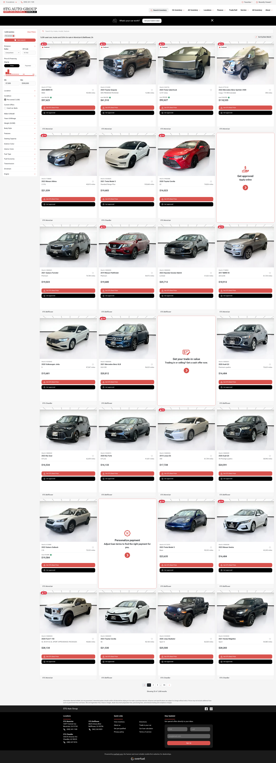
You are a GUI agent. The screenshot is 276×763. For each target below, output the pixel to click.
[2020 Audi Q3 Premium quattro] (245, 337)
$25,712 (164, 282)
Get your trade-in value (151, 21)
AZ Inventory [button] (193, 10)
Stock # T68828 (46, 178)
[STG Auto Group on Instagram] (210, 708)
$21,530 (105, 648)
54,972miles (149, 276)
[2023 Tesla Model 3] (186, 520)
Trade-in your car (145, 725)
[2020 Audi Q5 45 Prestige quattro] (245, 428)
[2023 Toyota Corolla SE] (127, 611)
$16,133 (105, 465)
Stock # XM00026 (165, 453)
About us (117, 725)
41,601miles (149, 459)
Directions (143, 722)
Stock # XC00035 (165, 636)
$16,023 (164, 190)
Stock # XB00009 (106, 636)
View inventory (119, 722)
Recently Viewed (265, 2)
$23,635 (164, 556)
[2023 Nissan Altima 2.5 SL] (68, 154)
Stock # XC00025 (106, 178)
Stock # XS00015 (106, 453)
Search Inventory (160, 10)
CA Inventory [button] (177, 10)
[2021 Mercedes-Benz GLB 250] (127, 337)
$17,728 (164, 465)
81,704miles (208, 459)
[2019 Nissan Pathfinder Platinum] (127, 245)
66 (164, 685)
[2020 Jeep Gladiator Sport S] (186, 611)
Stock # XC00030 (224, 636)
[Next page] (169, 685)
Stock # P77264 (46, 87)
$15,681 (46, 373)
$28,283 (223, 648)
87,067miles (90, 367)
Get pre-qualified (120, 729)
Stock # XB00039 (224, 453)
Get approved (50, 113)
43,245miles (267, 550)
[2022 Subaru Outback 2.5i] (68, 520)
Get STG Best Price (52, 107)
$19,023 (46, 282)
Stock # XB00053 (106, 270)
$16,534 (46, 465)
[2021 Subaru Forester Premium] (68, 245)
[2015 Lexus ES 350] (186, 428)
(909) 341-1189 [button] (29, 2)
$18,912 (223, 282)
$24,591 (223, 465)
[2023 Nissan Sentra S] (245, 520)
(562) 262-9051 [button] (97, 729)
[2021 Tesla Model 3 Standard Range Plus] (127, 154)
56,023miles (149, 367)
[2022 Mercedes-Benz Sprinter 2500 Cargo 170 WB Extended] (245, 62)
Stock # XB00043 (47, 453)
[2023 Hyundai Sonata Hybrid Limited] (186, 245)
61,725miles (267, 276)
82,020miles (208, 642)
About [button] (268, 10)
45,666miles (90, 642)
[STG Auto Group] (20, 10)
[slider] (4, 75)
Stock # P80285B (165, 178)
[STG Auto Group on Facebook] (205, 708)
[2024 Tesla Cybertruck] (186, 62)
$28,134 (46, 648)
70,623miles (267, 367)
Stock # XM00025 (47, 636)
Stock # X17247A (165, 544)
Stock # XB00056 (106, 361)
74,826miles (208, 184)
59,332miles (208, 550)
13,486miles (149, 93)
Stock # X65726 (164, 87)
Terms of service (145, 732)
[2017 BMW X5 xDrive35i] (245, 245)
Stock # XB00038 (224, 544)
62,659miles (90, 459)
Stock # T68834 (223, 270)
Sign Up (188, 743)
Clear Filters (31, 32)
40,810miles (90, 184)
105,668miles (149, 184)
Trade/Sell (233, 10)
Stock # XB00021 (224, 361)
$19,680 (105, 282)
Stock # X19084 (46, 544)
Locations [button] (207, 10)
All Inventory (257, 10)
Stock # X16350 (105, 87)
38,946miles (267, 459)
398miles (268, 93)
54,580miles (267, 642)
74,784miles (90, 276)
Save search (21, 40)
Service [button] (243, 10)
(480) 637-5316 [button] (72, 742)
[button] (10, 2)
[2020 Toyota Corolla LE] (186, 154)
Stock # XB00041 (47, 270)
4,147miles (164, 93)
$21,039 (46, 190)
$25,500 (164, 648)
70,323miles (90, 550)
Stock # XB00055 (165, 270)
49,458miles (90, 93)
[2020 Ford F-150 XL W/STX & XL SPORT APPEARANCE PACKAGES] (68, 611)
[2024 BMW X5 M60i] (68, 62)
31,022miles (208, 276)
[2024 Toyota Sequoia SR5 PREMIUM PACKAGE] (127, 62)
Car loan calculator (146, 729)
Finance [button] (220, 10)
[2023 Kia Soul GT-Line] (68, 428)
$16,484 (223, 373)
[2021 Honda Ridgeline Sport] (245, 611)
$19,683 (105, 190)
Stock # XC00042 (47, 361)
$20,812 (105, 373)
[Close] (212, 20)
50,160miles (149, 642)
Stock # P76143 (223, 87)
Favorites (247, 2)
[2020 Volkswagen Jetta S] (68, 337)
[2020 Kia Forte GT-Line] (127, 428)
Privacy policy (119, 732)
